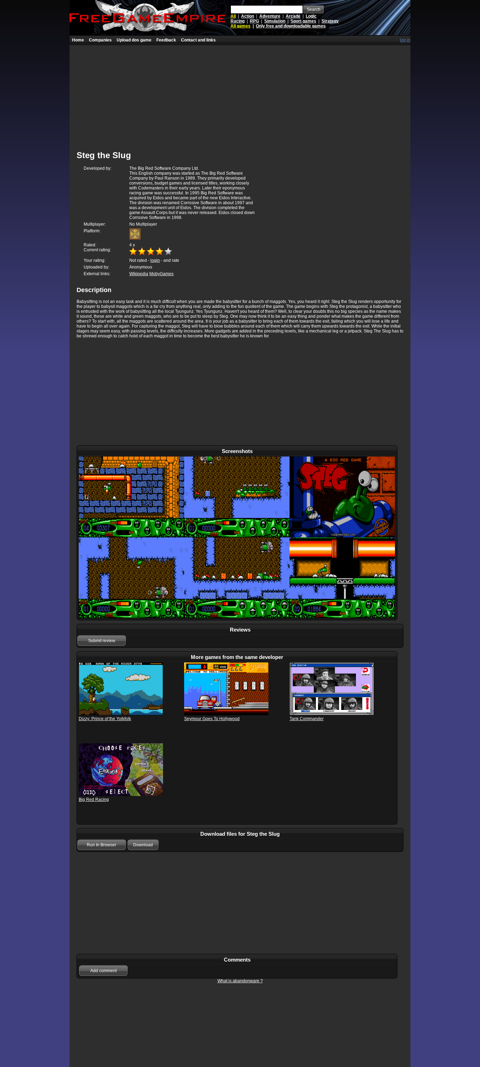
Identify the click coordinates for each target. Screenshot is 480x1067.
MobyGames (161, 273)
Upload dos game (134, 40)
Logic (311, 16)
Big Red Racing (94, 799)
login (155, 260)
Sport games (303, 21)
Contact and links (198, 40)
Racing (238, 21)
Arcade (293, 16)
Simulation (274, 21)
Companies (100, 40)
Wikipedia (138, 273)
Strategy (330, 21)
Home (78, 40)
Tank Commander (307, 718)
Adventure (269, 16)
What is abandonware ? (240, 980)
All (233, 16)
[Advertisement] (240, 94)
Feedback (166, 40)
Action (247, 16)
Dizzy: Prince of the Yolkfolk (105, 718)
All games (241, 26)
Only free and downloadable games (291, 26)
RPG (254, 21)
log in (405, 40)
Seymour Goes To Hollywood (212, 718)
